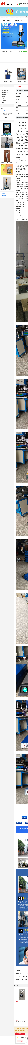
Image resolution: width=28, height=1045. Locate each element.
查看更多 (7, 117)
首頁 (26, 16)
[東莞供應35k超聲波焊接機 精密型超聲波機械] (7, 142)
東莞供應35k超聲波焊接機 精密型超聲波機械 (9, 149)
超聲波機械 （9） (5, 91)
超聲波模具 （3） (5, 92)
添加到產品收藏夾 (4, 195)
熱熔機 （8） (4, 96)
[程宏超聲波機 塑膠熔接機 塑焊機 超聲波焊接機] (7, 183)
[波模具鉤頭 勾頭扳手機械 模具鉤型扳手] (7, 156)
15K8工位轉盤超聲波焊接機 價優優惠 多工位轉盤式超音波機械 (13, 81)
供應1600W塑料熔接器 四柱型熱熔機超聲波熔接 (10, 135)
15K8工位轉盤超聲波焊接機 (20, 81)
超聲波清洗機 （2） (6, 94)
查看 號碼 (3, 110)
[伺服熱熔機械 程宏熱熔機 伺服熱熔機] (7, 169)
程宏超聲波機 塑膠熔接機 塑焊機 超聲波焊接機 (10, 189)
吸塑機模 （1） (5, 89)
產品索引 (3, 193)
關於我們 (10, 1042)
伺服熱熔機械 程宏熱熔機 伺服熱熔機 (8, 176)
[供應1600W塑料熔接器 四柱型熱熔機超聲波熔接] (7, 129)
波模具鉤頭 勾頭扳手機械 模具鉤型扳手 (8, 162)
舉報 (11, 51)
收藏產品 (5, 51)
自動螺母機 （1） (5, 100)
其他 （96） (4, 102)
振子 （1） (4, 98)
